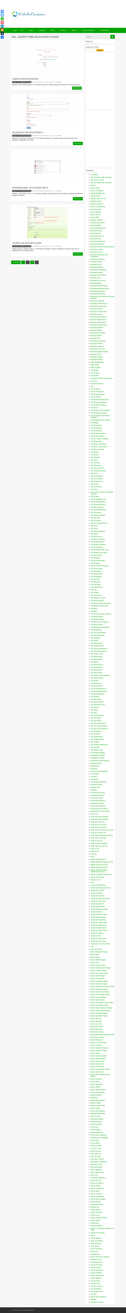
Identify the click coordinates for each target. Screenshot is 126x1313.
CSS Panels (94, 640)
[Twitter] (2, 15)
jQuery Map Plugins (97, 1026)
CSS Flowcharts (96, 520)
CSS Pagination (96, 638)
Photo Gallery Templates (98, 1135)
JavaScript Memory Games (99, 909)
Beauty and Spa (96, 215)
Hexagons (94, 790)
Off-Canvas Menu (96, 1124)
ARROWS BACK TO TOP (98, 199)
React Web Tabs (96, 1180)
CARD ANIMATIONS (97, 362)
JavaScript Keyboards (98, 906)
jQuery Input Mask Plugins (99, 1016)
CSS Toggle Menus (97, 737)
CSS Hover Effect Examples (100, 566)
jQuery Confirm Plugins (98, 976)
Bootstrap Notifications (98, 294)
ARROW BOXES (96, 196)
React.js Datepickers (97, 1188)
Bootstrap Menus (96, 283)
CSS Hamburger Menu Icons (100, 550)
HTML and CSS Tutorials (98, 825)
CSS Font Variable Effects (99, 523)
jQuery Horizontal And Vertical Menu (102, 1002)
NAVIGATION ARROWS (98, 1114)
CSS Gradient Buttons (97, 542)
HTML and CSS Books (98, 822)
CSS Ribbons (95, 662)
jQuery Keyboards (96, 1021)
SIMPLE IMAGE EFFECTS (99, 1218)
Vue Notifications (96, 1289)
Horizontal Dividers (97, 798)
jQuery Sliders (95, 1082)
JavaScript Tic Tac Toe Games (100, 944)
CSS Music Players (97, 624)
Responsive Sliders (97, 1204)
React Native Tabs (96, 1164)
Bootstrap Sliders (96, 330)
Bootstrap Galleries (97, 267)
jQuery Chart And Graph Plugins (101, 968)
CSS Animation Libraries (98, 405)
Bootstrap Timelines (97, 346)
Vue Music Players (97, 1286)
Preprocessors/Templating (99, 1138)
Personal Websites (97, 1132)
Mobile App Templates (98, 1100)
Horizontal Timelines (97, 803)
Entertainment (95, 766)
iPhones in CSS (96, 880)
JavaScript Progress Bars (99, 922)
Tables (93, 1235)
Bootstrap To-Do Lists (98, 349)
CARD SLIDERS (96, 367)
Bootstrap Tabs (95, 338)
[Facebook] (2, 11)
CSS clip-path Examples (98, 471)
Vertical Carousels (96, 1265)
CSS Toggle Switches (98, 739)
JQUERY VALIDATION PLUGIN (26, 243)
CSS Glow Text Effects (98, 539)
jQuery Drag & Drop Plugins (99, 989)
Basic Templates (96, 212)
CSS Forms (94, 526)
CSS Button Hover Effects (99, 447)
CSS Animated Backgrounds (100, 399)
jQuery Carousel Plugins (98, 965)
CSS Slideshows (96, 683)
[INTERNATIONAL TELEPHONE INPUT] (47, 167)
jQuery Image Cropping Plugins (101, 1010)
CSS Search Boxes (97, 670)
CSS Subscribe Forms (98, 704)
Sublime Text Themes (98, 1233)
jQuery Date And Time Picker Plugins (102, 986)
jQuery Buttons (95, 957)
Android (93, 185)
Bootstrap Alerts (96, 225)
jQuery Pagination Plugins (99, 1050)
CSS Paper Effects (97, 643)
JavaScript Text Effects (98, 941)
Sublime (74, 30)
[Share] (2, 37)
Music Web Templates (98, 1111)
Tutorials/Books (104, 30)
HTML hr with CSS (96, 841)
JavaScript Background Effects (101, 888)
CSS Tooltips (95, 742)
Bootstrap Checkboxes (98, 241)
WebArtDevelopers (39, 82)
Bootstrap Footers (96, 262)
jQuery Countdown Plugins (99, 981)
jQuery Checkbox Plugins (99, 970)
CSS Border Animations (98, 433)
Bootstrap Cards (96, 233)
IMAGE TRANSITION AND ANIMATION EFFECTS (99, 871)
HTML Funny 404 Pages (98, 838)
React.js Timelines (96, 1194)
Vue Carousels (95, 1281)
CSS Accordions (96, 397)
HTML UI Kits (95, 849)
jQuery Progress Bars (97, 1061)
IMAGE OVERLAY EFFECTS (99, 865)
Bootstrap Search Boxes (98, 319)
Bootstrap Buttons (96, 231)
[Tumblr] (2, 33)
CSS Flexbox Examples (98, 515)
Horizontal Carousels (97, 795)
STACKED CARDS (96, 1226)
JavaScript (42, 30)
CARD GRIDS (95, 365)
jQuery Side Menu (96, 1079)
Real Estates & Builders (98, 1199)
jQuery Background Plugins (99, 952)
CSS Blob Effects (96, 425)
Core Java (94, 381)
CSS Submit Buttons (97, 702)
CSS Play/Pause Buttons (99, 651)
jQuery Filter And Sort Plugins (100, 992)
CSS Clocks (94, 473)
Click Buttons (95, 375)
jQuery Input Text (96, 1018)
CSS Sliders (94, 680)
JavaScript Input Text (97, 904)
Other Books (95, 1127)
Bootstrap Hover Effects (98, 275)
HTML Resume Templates (99, 843)
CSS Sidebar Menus (97, 678)
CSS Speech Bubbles (97, 694)
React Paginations (96, 1170)
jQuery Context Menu (97, 978)
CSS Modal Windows (97, 619)
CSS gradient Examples (98, 544)
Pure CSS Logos (96, 1148)
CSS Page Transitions (98, 635)
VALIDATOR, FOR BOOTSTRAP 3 (27, 132)
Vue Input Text (95, 1283)
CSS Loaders (95, 592)
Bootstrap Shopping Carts (99, 325)
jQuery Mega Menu (97, 1029)
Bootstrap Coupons (97, 252)
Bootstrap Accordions (98, 223)
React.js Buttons (96, 1186)
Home (15, 30)
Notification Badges (97, 1119)
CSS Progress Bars (97, 654)
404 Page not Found (97, 180)
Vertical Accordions (97, 1262)
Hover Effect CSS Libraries (99, 809)
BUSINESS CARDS (97, 359)
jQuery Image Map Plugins (99, 1013)
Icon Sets (94, 854)
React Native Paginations (99, 1162)
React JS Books (96, 1156)
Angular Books (95, 188)
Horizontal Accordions (98, 793)
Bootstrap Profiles (96, 309)
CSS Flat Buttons (96, 512)
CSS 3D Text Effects (97, 391)
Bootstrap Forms (96, 264)
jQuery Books (95, 954)
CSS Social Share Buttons (99, 691)
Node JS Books (96, 1116)
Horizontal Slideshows (98, 801)
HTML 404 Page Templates (99, 817)
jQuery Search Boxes (97, 1072)
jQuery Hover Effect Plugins (99, 1005)
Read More (77, 88)
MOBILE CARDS (96, 1103)
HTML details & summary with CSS (102, 830)
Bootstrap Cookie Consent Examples (102, 247)
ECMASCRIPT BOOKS (98, 755)
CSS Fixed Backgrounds (98, 510)
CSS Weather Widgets (98, 753)
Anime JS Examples (97, 191)
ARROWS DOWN (96, 201)
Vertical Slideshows (97, 1270)
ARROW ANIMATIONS (98, 193)
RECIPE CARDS (96, 1202)
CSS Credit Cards (96, 487)
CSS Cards (94, 460)
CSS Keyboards (96, 582)
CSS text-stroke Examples (99, 729)
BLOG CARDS (95, 217)
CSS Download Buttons (98, 502)
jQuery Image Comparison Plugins (101, 1008)
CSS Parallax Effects (97, 646)
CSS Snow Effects (96, 686)
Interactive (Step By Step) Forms (101, 874)
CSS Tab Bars (95, 707)
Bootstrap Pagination (97, 301)
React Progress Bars (97, 1172)
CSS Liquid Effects (97, 587)
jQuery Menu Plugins (97, 1032)
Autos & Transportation (98, 207)
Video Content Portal (97, 1275)
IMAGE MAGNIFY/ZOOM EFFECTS (102, 862)
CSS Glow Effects (96, 536)
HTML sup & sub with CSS (99, 846)
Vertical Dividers (96, 1267)
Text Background (96, 1238)
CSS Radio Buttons (97, 656)
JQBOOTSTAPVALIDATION (25, 79)
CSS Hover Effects (97, 568)
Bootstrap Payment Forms (99, 303)
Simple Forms (95, 1215)
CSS (22, 30)
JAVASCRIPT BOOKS (97, 890)
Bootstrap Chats (96, 239)
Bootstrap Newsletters (98, 291)
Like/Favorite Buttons (98, 1092)
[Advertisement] (80, 14)
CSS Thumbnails (96, 731)
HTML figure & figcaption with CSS (102, 835)
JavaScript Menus (96, 912)
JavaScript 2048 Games (98, 885)
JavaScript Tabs (96, 936)
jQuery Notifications (97, 1040)
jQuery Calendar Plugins (98, 960)
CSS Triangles (95, 747)
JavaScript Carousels (97, 896)
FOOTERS (94, 777)
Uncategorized (95, 1254)
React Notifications (97, 1167)
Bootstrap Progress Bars (99, 311)
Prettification (95, 1140)
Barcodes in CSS (96, 209)
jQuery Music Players (97, 1037)
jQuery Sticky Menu (97, 1084)
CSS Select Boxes (96, 672)
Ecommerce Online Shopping (100, 761)
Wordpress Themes (97, 1302)
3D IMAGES (94, 175)
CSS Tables (94, 710)
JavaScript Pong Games (98, 920)
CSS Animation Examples (99, 402)
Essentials (94, 769)
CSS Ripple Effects (97, 664)
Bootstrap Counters (97, 249)
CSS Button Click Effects (99, 444)
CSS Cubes (94, 489)
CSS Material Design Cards (99, 606)
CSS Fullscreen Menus (98, 531)
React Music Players (97, 1159)
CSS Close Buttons (97, 476)
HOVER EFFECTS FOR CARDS (100, 811)
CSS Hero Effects (96, 555)
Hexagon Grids (95, 787)
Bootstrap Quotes (96, 314)
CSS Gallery (94, 534)
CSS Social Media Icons (98, 688)
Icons (92, 857)
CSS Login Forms (96, 595)
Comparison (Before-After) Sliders (102, 378)
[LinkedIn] (2, 26)
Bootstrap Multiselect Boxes (100, 288)
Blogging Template (97, 220)
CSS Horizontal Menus (98, 560)
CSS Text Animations (97, 715)
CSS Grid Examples (97, 547)
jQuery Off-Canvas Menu (98, 1042)
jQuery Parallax (95, 1053)
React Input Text (96, 1154)
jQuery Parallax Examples (99, 1056)
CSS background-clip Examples (101, 420)
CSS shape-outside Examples (100, 675)
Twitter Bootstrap (96, 1249)
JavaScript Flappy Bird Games (100, 898)
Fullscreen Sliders (96, 785)
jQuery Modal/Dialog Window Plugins (103, 1034)
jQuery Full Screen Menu (98, 997)
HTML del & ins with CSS (99, 827)
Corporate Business (97, 383)
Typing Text (94, 1251)
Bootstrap (63, 30)
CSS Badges (95, 423)
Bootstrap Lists (96, 278)
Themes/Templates (88, 30)
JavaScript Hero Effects (98, 901)
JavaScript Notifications (98, 917)
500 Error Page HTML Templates (101, 183)
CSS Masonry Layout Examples (101, 603)
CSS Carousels (95, 463)
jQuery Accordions (96, 949)
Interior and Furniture (97, 877)
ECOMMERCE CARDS (98, 758)
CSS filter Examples (97, 507)
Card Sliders (95, 370)
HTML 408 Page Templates (99, 819)
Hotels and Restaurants (98, 806)
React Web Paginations (98, 1178)
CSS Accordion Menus (98, 394)
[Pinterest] (2, 22)
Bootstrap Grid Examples (99, 270)
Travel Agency (95, 1246)
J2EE (92, 882)
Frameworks (95, 779)
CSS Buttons (95, 452)
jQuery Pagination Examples (100, 1048)
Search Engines (96, 1210)
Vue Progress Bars (97, 1291)
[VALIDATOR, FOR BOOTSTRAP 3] (47, 112)
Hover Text (94, 814)
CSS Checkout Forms (97, 468)
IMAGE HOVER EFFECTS (98, 859)
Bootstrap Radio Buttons (98, 317)
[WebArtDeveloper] (28, 17)
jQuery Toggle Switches (98, 1090)
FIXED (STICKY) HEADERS (99, 771)
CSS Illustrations (96, 571)
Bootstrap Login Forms (98, 280)
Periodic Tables (96, 1130)
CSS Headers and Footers (99, 552)
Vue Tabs (94, 1294)
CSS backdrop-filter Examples (100, 410)
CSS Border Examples (98, 436)
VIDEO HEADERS (96, 1278)
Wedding (93, 1299)
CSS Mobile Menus (97, 616)
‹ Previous (16, 262)
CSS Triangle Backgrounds (99, 745)
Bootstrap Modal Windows (99, 286)
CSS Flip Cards (95, 518)
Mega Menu (94, 1098)
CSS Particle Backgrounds (99, 648)
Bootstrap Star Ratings (98, 333)
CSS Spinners (95, 696)
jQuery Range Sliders (97, 1064)
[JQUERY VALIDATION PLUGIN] (47, 223)
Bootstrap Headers (97, 272)
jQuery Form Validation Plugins (22, 82)
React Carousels (96, 1151)
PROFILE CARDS (96, 1146)
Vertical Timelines (96, 1273)
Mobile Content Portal (98, 1106)
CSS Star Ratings (96, 699)
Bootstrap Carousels (97, 236)
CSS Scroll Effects (97, 667)
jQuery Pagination (96, 1045)
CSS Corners (95, 484)
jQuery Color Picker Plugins (99, 973)
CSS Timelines (95, 734)
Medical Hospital (96, 1095)
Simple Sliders (95, 1220)
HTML (52, 30)
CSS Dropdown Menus (98, 504)
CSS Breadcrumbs (96, 441)
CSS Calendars (95, 457)
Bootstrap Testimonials (98, 341)
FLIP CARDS (95, 774)
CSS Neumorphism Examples (100, 627)
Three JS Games (96, 1243)
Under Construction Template (100, 1257)
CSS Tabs (94, 712)
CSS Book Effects (96, 431)
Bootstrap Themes (97, 343)
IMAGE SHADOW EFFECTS (99, 867)
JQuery (31, 30)
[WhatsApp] (2, 19)
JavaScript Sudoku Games (99, 930)
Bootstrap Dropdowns (98, 259)
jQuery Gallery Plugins (98, 1000)
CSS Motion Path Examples (99, 622)
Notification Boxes (96, 1122)
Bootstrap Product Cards (99, 306)
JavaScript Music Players (99, 914)
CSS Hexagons (95, 558)
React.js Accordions (97, 1183)
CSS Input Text (95, 579)
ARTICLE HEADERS (97, 204)
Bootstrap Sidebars (97, 327)
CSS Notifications (96, 630)
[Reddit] (2, 30)
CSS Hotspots (95, 563)
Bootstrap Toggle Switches (99, 351)
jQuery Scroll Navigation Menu (100, 1069)
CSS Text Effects (96, 718)
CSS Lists (94, 590)
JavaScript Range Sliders (99, 925)
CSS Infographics (96, 576)
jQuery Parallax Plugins (98, 1058)
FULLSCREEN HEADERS (98, 782)
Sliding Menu (95, 1223)
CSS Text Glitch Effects (98, 723)
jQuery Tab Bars (96, 1087)
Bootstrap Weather (97, 357)
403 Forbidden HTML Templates (101, 177)
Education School (96, 763)
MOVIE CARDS (95, 1108)
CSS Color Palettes (97, 479)
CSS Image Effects (97, 574)
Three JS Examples (97, 1241)
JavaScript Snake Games (99, 928)
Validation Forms (96, 1259)
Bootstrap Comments (97, 244)
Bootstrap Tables (96, 335)
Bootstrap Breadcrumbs (98, 228)
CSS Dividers (95, 496)
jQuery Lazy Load (96, 1024)
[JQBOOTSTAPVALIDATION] (47, 58)
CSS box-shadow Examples (99, 439)
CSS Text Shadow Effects (99, 726)
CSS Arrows (94, 408)
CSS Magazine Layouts (98, 598)
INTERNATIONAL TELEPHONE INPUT (30, 187)
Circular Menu (95, 373)
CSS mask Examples (97, 600)
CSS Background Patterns (99, 413)
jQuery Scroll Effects (97, 1066)
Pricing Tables (95, 1143)
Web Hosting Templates (98, 1297)
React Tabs (94, 1175)
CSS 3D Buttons (96, 389)
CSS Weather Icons (97, 750)
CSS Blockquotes (96, 428)
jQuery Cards (95, 962)
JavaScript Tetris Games (98, 938)
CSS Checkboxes (96, 465)
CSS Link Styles (96, 584)
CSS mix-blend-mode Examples (101, 614)
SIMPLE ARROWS (96, 1212)
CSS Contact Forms (97, 481)
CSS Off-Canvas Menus (98, 632)
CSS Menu (94, 608)
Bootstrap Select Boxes (98, 322)
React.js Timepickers (97, 1196)
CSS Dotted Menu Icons (98, 499)
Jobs (92, 946)
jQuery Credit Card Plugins (99, 984)
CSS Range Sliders (97, 659)
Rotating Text (95, 1207)
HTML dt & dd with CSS (98, 833)
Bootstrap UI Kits (96, 354)
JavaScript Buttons (97, 893)
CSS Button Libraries (97, 449)
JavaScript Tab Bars (97, 933)
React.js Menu (95, 1191)
